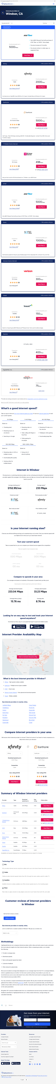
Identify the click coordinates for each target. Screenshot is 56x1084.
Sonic (3, 833)
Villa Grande (32, 712)
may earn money (5, 1)
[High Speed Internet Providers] (7, 4)
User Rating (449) (14, 320)
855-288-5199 (43, 360)
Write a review (9, 918)
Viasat (6, 696)
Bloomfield (31, 720)
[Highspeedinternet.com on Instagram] (35, 1064)
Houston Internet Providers (34, 1041)
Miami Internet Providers (33, 1046)
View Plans (26, 55)
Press (30, 1061)
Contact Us (31, 1059)
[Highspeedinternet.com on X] (32, 1064)
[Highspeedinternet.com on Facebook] (30, 1064)
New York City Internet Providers (35, 1044)
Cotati (30, 722)
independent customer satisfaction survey (37, 399)
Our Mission (31, 1056)
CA (5, 1005)
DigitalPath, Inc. (5, 850)
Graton (4, 710)
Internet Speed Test (5, 1054)
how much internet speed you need (23, 413)
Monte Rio (31, 707)
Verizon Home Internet (11, 692)
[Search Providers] (15, 1042)
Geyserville (32, 710)
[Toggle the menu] (53, 4)
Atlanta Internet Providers (34, 1049)
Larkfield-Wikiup (7, 705)
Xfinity (6, 682)
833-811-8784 (43, 128)
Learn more (41, 390)
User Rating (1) (13, 392)
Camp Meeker (32, 705)
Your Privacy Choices (7, 1076)
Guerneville (5, 722)
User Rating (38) (13, 247)
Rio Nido (5, 715)
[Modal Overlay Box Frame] (28, 1019)
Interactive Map (28, 657)
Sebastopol (5, 720)
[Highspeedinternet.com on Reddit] (37, 1064)
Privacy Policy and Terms (42, 1075)
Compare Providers (4, 1036)
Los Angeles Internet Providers (35, 1036)
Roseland (5, 717)
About (30, 1054)
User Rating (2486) (14, 208)
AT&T (6, 689)
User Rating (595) (14, 169)
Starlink (4, 846)
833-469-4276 (43, 169)
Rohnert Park (32, 715)
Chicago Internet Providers (34, 1039)
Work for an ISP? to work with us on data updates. (15, 402)
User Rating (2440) (14, 88)
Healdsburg (6, 707)
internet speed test (44, 413)
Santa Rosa (5, 712)
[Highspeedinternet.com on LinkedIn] (39, 1064)
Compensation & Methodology (31, 1075)
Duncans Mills (32, 717)
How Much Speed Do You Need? (7, 1056)
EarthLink (7, 685)
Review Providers (4, 1039)
